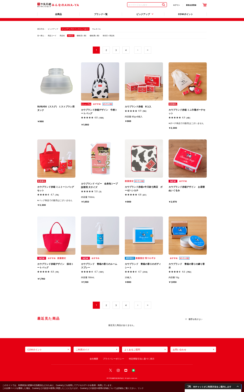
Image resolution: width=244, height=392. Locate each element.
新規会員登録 (191, 5)
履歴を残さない (195, 319)
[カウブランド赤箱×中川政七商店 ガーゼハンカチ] (144, 158)
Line (133, 370)
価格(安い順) (81, 36)
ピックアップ (143, 14)
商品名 (62, 36)
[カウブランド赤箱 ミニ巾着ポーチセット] (188, 81)
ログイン (176, 5)
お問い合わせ (179, 349)
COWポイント (185, 14)
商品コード (52, 36)
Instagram (118, 370)
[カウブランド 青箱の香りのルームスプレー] (100, 236)
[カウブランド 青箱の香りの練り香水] (188, 236)
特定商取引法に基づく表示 (141, 358)
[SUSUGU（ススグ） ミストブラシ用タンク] (56, 81)
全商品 (58, 14)
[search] (163, 5)
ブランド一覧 (101, 14)
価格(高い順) (94, 36)
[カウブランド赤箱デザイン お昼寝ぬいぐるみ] (188, 158)
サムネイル (96, 29)
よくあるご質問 (132, 349)
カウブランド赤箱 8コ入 (138, 106)
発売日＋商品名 (109, 36)
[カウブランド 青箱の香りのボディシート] (144, 236)
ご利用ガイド (82, 349)
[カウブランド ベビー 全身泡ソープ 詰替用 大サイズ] (100, 158)
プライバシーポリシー (113, 358)
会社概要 (94, 358)
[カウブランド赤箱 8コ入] (144, 81)
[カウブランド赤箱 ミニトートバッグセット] (56, 158)
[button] (213, 386)
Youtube (125, 370)
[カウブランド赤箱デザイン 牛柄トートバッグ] (100, 81)
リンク (141, 388)
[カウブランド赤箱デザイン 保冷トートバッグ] (56, 236)
